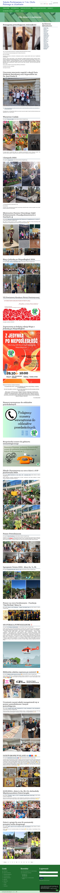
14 (26, 862)
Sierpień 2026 (46, 27)
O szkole (5, 882)
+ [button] (41, 3)
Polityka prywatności (7, 877)
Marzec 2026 (46, 31)
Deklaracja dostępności (7, 874)
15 (28, 862)
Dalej (32, 862)
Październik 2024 (46, 46)
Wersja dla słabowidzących (7, 891)
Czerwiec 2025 (46, 39)
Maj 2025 (45, 40)
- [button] (43, 3)
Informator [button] (50, 8)
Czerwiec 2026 (46, 28)
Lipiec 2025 (45, 38)
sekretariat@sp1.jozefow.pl (26, 872)
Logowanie (50, 3)
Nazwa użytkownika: (42, 871)
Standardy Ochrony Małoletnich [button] (39, 8)
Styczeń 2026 (46, 33)
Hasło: (40, 874)
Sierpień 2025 (46, 37)
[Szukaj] (51, 2)
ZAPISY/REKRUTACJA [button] (15, 8)
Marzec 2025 (46, 41)
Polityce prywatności (54, 888)
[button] (44, 4)
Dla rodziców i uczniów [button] (7, 10)
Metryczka (5, 879)
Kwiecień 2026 (46, 30)
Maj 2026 (45, 29)
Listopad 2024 (46, 45)
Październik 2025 (46, 35)
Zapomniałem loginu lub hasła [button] (44, 880)
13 (23, 862)
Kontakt (5, 884)
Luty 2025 (45, 42)
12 (21, 862)
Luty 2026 (45, 32)
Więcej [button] (22, 10)
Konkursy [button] (17, 10)
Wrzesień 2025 (46, 36)
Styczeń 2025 (46, 43)
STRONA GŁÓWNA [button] (6, 8)
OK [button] (57, 890)
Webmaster (6, 871)
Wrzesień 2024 (46, 47)
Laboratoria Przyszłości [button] (25, 8)
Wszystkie (45, 48)
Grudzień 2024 (46, 44)
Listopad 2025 (46, 34)
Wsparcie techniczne (7, 872)
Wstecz (5, 862)
